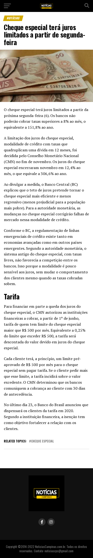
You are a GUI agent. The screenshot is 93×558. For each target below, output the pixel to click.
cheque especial (42, 441)
